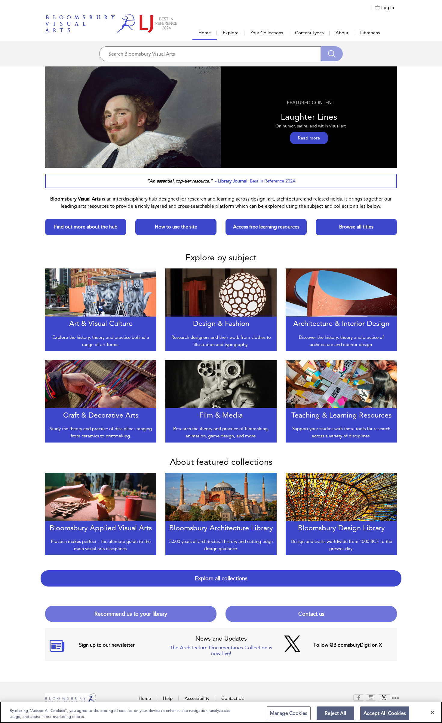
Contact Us (232, 698)
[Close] (432, 712)
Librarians (370, 32)
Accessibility (197, 698)
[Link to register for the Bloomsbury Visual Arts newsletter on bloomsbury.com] (57, 649)
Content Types (309, 32)
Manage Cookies (288, 713)
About (342, 32)
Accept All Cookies (385, 713)
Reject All (335, 713)
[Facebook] (359, 697)
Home (204, 32)
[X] (384, 697)
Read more (309, 138)
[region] (221, 712)
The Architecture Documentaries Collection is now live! (221, 650)
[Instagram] (371, 697)
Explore (230, 32)
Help (168, 698)
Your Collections (266, 32)
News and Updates (221, 638)
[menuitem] (358, 697)
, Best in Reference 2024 (255, 181)
